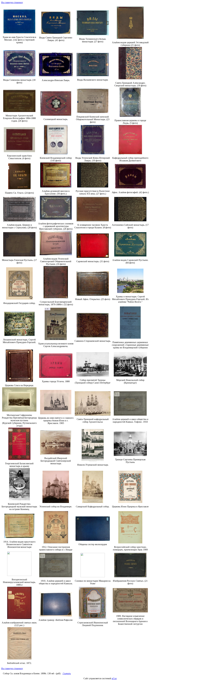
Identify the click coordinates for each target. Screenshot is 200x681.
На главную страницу (12, 2)
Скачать (66, 673)
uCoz (114, 678)
